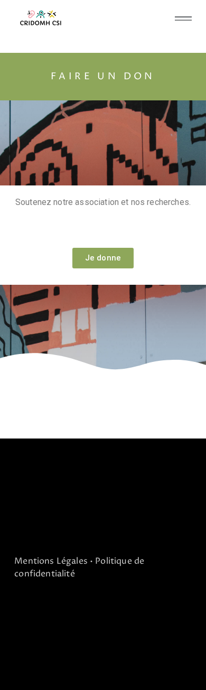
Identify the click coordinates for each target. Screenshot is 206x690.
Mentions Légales (51, 561)
